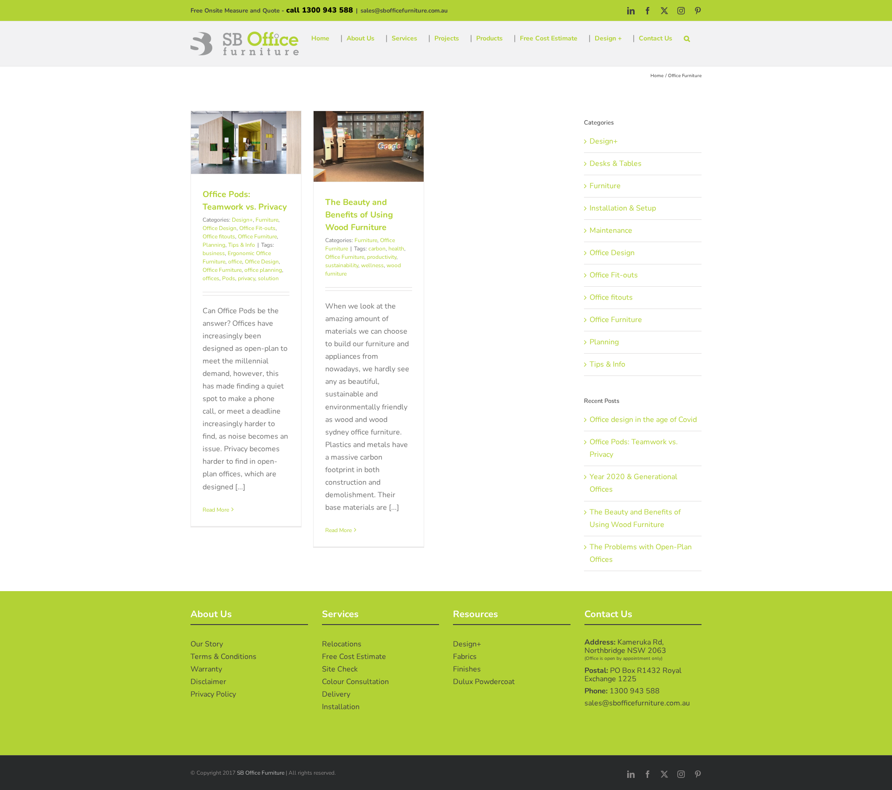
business (214, 253)
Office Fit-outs (257, 228)
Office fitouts (219, 236)
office (235, 261)
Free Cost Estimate (354, 657)
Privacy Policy (213, 694)
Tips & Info (241, 245)
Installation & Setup (623, 208)
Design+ (242, 220)
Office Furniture (257, 236)
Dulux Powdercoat (484, 682)
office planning (263, 270)
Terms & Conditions (223, 657)
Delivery (336, 694)
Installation (341, 707)
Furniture (267, 220)
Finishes (467, 669)
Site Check (340, 669)
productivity (381, 257)
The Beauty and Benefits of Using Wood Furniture (359, 215)
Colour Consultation (355, 682)
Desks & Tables (616, 163)
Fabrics (465, 657)
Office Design (219, 228)
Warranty (206, 669)
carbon (377, 248)
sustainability (341, 265)
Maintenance (611, 230)
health (396, 248)
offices (211, 278)
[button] (687, 38)
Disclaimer (208, 682)
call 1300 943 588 (319, 10)
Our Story (206, 644)
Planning (214, 245)
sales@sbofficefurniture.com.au (404, 11)
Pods (228, 278)
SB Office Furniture (260, 773)
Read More (216, 510)
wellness (372, 265)
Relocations (341, 644)
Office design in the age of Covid (643, 420)
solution (268, 278)
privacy (246, 278)
